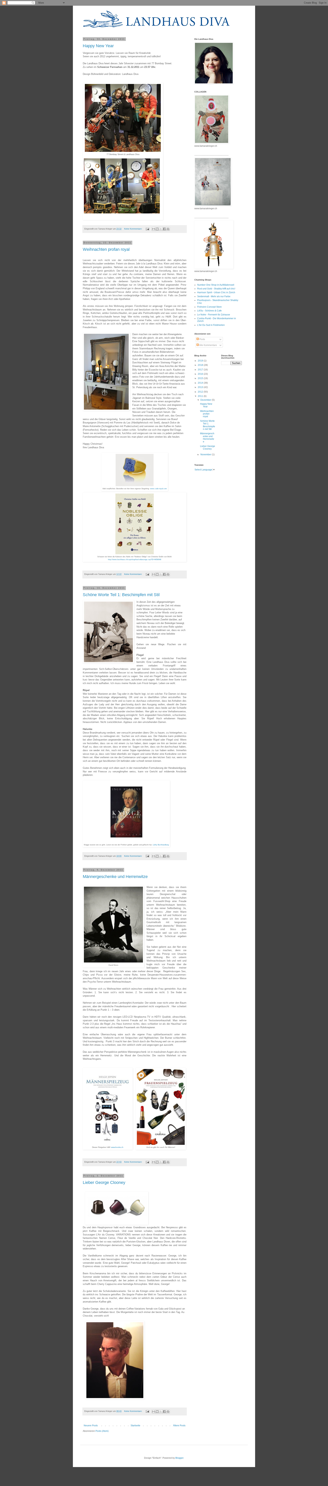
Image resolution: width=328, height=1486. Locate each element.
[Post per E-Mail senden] (147, 229)
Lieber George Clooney (104, 1182)
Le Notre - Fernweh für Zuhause (213, 314)
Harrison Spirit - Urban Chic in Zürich (216, 292)
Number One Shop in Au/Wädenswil (215, 285)
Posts (202, 339)
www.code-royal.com (158, 489)
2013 (201, 387)
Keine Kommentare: (133, 229)
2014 (201, 383)
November (206, 454)
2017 (201, 369)
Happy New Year (98, 45)
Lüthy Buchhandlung (161, 845)
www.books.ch (117, 1147)
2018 (201, 365)
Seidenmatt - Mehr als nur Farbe (213, 296)
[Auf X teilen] (161, 229)
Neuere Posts (91, 1425)
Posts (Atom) (102, 1431)
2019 (201, 360)
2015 (201, 378)
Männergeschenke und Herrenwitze (115, 876)
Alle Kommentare (208, 345)
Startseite (135, 1425)
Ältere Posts (179, 1425)
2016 (201, 374)
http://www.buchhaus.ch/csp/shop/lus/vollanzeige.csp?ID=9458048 (134, 559)
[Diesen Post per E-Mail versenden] (153, 229)
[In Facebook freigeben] (164, 229)
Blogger (179, 1458)
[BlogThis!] (157, 229)
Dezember (206, 400)
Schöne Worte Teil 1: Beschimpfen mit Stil (121, 594)
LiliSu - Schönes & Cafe (209, 310)
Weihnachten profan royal (106, 249)
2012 (201, 391)
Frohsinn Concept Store (209, 307)
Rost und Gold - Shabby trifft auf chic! (216, 288)
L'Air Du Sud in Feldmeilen (211, 325)
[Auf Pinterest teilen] (168, 229)
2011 (201, 396)
